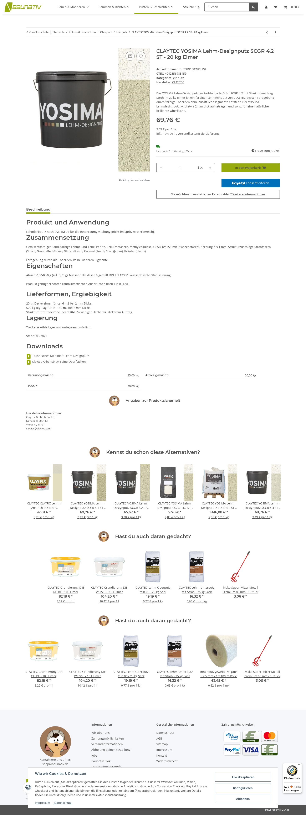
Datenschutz (63, 802)
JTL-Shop (284, 809)
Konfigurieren (243, 788)
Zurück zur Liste (39, 32)
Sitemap (162, 744)
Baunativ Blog (101, 761)
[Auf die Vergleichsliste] (130, 56)
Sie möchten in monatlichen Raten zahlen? (218, 194)
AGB (159, 738)
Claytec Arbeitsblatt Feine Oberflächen (59, 362)
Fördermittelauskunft (106, 767)
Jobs (94, 755)
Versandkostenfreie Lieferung (198, 134)
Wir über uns (100, 733)
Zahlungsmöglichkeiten (107, 738)
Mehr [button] (189, 151)
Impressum (42, 802)
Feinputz (178, 78)
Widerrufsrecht (167, 761)
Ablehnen (243, 798)
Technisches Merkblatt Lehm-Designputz (60, 356)
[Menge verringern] (161, 167)
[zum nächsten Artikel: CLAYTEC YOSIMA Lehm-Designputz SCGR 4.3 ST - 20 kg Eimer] (275, 32)
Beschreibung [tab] (38, 209)
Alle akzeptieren (242, 777)
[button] (196, 7)
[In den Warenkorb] (29, 46)
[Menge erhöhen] (210, 167)
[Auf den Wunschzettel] (141, 56)
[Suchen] (253, 6)
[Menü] (299, 765)
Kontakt (161, 755)
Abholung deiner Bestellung (111, 750)
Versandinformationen (107, 744)
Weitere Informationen (249, 194)
